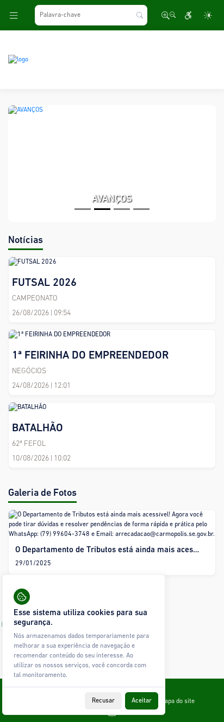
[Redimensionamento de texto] (168, 15)
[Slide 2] (102, 209)
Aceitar (142, 701)
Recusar (103, 701)
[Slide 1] (82, 209)
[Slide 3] (122, 209)
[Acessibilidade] (188, 15)
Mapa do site (177, 701)
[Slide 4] (141, 209)
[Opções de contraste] (208, 15)
